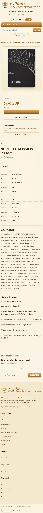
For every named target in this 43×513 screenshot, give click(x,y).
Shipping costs (5, 424)
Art (10, 43)
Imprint (3, 428)
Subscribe (34, 375)
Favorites (4, 493)
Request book (21, 135)
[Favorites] (21, 35)
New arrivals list (6, 497)
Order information (6, 458)
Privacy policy (5, 440)
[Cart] (26, 35)
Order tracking (5, 489)
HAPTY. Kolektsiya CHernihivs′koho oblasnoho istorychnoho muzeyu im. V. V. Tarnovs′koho (18, 312)
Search (37, 30)
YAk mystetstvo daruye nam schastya (14, 330)
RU (23, 19)
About (11, 15)
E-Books (31, 11)
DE (16, 19)
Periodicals (12, 11)
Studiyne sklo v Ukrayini (10, 306)
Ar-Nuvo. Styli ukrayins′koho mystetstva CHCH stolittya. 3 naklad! (21, 336)
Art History (16, 43)
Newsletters (22, 15)
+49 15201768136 (9, 407)
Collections (22, 11)
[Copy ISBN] (26, 182)
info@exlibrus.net (24, 407)
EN (29, 19)
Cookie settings (7, 510)
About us (4, 420)
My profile (4, 471)
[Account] (16, 35)
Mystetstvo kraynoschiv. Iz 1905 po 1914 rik (16, 324)
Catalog (3, 43)
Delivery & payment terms (9, 432)
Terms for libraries (6, 436)
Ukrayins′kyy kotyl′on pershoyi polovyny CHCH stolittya (21, 319)
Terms (3, 444)
